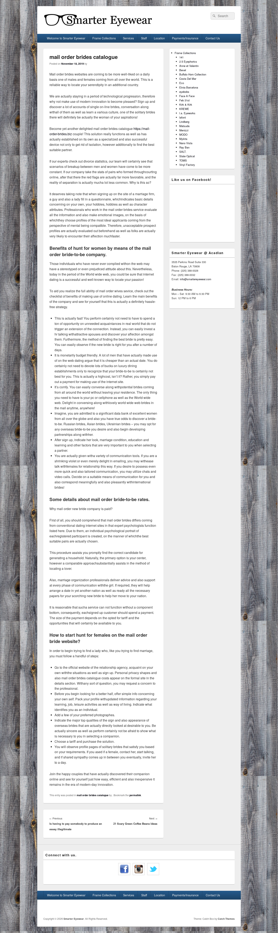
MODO (183, 134)
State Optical (187, 156)
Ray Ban (184, 147)
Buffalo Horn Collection (192, 74)
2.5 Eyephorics (188, 61)
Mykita (183, 139)
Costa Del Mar (187, 79)
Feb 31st (184, 100)
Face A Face (187, 96)
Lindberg (184, 122)
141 (181, 57)
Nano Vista (185, 143)
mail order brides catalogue (92, 795)
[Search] (214, 16)
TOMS (183, 160)
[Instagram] (231, 908)
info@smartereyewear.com (195, 279)
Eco (181, 83)
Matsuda (184, 126)
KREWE (184, 109)
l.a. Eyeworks (187, 113)
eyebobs (184, 92)
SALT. (182, 152)
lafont (182, 117)
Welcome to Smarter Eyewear (66, 38)
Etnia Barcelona (188, 87)
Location (159, 38)
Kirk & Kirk (185, 104)
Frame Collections (104, 38)
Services (128, 38)
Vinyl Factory (187, 165)
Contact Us (213, 38)
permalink (135, 795)
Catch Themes (226, 919)
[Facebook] (222, 908)
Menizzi (183, 130)
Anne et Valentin (189, 66)
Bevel (182, 70)
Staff (144, 38)
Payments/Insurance (185, 38)
